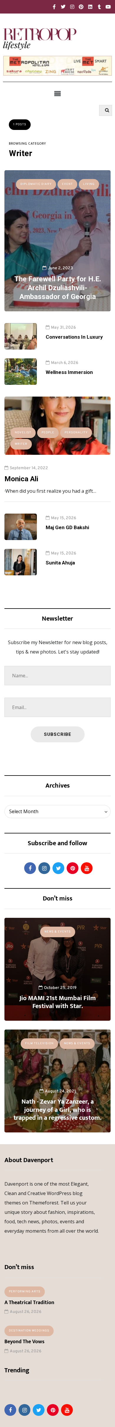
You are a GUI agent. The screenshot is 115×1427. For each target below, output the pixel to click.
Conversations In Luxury (74, 337)
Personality (76, 433)
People (48, 433)
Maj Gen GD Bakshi (67, 527)
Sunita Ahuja (60, 563)
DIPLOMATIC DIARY (36, 184)
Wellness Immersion (69, 372)
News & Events (58, 932)
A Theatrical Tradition (29, 1302)
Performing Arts (24, 1292)
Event (67, 184)
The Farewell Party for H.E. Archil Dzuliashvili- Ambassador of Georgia (57, 288)
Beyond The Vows (24, 1341)
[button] (57, 93)
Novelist (23, 433)
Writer (21, 444)
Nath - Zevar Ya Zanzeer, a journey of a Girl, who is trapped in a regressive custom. (57, 1109)
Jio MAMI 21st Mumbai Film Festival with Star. (57, 1002)
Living (89, 184)
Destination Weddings (29, 1331)
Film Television (39, 1043)
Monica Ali (21, 479)
